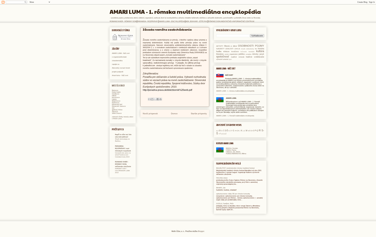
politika (242, 54)
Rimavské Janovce (119, 106)
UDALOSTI (229, 49)
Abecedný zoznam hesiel (121, 68)
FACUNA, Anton (222, 178)
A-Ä (217, 131)
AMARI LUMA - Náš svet (121, 53)
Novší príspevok (150, 113)
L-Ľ (244, 131)
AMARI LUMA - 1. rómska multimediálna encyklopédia (185, 11)
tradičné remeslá (237, 57)
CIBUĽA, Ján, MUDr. (233, 152)
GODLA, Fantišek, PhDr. (225, 203)
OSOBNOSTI (246, 45)
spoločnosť (222, 56)
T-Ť (220, 134)
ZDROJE (237, 49)
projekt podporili (117, 72)
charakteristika (117, 60)
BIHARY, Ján (220, 188)
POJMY (259, 45)
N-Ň (249, 131)
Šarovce (115, 111)
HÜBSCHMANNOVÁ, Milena (236, 153)
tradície (249, 57)
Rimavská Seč (117, 104)
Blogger (201, 231)
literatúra (220, 54)
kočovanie (244, 51)
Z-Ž (225, 134)
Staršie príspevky (199, 113)
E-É (230, 131)
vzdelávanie (259, 57)
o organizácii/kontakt (119, 57)
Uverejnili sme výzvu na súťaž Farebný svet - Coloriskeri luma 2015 (123, 155)
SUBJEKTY (220, 49)
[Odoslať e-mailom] (149, 99)
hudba (218, 51)
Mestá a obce (118, 85)
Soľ (113, 108)
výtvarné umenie (222, 59)
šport (230, 59)
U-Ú (222, 134)
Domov (174, 113)
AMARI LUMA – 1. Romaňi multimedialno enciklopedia (235, 116)
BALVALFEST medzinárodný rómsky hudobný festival (235, 168)
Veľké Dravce (117, 113)
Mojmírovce (116, 101)
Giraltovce (115, 94)
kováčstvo (235, 51)
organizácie (233, 54)
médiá (227, 54)
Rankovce (115, 103)
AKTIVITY (219, 46)
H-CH (237, 131)
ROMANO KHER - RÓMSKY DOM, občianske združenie (123, 164)
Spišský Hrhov (117, 110)
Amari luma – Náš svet (120, 75)
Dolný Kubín (116, 92)
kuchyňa (251, 51)
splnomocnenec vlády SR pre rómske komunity (233, 194)
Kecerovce (116, 97)
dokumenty (250, 49)
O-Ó (252, 131)
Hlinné (114, 96)
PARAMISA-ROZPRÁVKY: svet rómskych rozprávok (123, 148)
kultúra (260, 51)
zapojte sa (115, 64)
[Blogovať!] (152, 99)
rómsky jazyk (258, 54)
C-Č (222, 131)
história (261, 49)
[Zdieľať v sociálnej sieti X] (154, 99)
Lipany (114, 99)
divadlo (243, 49)
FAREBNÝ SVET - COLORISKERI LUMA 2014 (122, 170)
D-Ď (226, 130)
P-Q (256, 130)
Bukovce (115, 90)
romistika (248, 54)
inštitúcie (226, 51)
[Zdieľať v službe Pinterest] (160, 99)
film (256, 49)
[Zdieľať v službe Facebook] (157, 99)
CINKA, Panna (231, 150)
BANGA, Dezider (232, 148)
